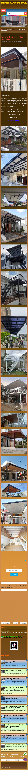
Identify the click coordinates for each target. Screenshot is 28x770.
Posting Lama (23, 623)
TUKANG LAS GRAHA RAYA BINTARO (14, 744)
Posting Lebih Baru (5, 623)
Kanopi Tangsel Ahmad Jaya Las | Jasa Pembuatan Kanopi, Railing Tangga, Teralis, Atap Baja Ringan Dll (13, 764)
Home (2, 29)
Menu (4, 10)
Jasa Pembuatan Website (6, 767)
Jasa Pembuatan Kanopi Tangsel (13, 670)
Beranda (15, 623)
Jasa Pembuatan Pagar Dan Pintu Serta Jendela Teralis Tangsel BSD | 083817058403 (15, 726)
